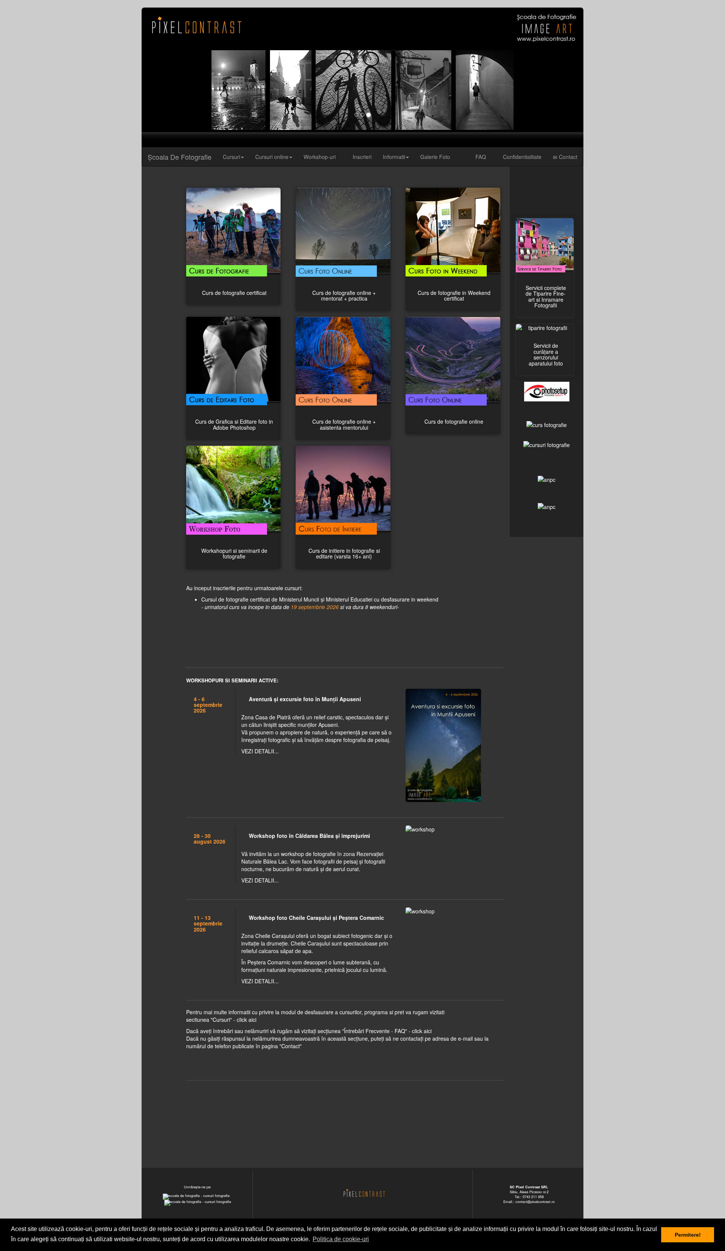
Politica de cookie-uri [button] (341, 1239)
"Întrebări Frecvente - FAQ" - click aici (387, 1031)
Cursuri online (271, 156)
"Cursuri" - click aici (233, 1019)
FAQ (480, 156)
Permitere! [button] (688, 1235)
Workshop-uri (320, 156)
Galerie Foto (435, 156)
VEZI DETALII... (260, 751)
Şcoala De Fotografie (179, 157)
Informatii (394, 156)
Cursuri (231, 156)
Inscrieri (361, 156)
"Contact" (290, 1046)
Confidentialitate (521, 156)
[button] (175, 90)
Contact (567, 156)
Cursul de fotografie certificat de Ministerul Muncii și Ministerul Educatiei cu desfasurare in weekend (319, 603)
